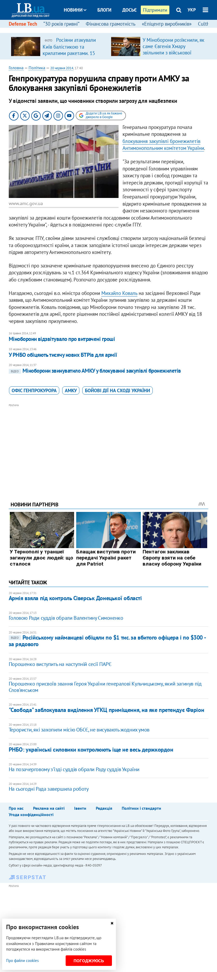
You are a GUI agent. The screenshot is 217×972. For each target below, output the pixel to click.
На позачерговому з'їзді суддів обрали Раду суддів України (74, 769)
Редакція (104, 808)
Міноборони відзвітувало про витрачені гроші (62, 338)
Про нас (16, 808)
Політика (37, 67)
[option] (59, 46)
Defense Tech (23, 24)
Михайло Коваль (119, 293)
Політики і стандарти (141, 808)
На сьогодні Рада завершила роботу (49, 788)
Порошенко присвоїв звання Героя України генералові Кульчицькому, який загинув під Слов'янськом (105, 686)
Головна (16, 67)
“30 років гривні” (61, 24)
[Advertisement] (108, 445)
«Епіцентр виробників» (167, 24)
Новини (73, 10)
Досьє (129, 10)
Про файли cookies (22, 960)
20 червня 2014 (61, 68)
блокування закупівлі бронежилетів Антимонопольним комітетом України (163, 144)
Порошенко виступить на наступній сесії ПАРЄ (60, 664)
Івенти (80, 808)
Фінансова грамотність (110, 24)
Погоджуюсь (89, 961)
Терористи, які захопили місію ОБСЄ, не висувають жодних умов (79, 729)
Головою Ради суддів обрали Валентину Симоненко (66, 617)
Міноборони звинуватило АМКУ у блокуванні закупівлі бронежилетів (96, 370)
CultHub (206, 24)
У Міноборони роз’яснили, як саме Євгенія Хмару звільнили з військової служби (173, 49)
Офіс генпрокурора (34, 390)
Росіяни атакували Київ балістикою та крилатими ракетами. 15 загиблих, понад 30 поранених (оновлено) (69, 53)
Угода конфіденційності (31, 814)
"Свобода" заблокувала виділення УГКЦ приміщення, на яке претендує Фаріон (106, 710)
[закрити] (112, 923)
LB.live (113, 30)
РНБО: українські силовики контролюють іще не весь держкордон (91, 749)
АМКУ (71, 390)
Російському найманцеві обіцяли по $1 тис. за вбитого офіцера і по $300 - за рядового (107, 641)
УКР (192, 10)
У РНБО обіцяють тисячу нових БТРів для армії (63, 354)
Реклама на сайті (49, 808)
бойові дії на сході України (117, 390)
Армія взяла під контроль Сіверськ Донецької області (75, 598)
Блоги (104, 10)
